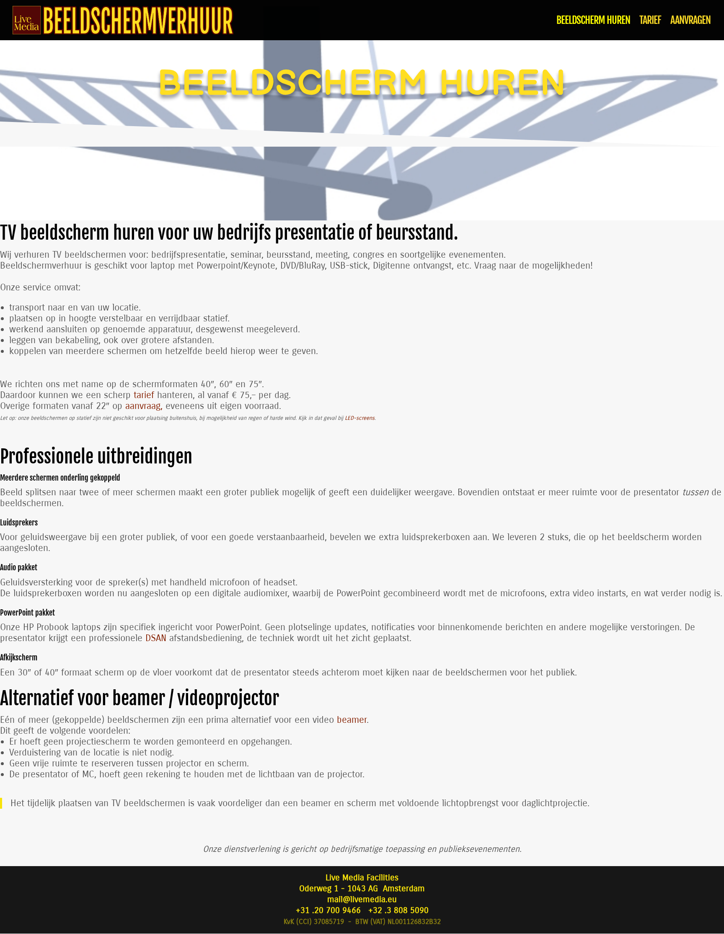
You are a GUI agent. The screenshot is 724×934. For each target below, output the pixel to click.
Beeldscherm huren (593, 21)
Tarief (650, 21)
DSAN (155, 638)
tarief (144, 395)
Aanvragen (690, 21)
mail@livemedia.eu (362, 899)
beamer (352, 719)
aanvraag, (144, 406)
